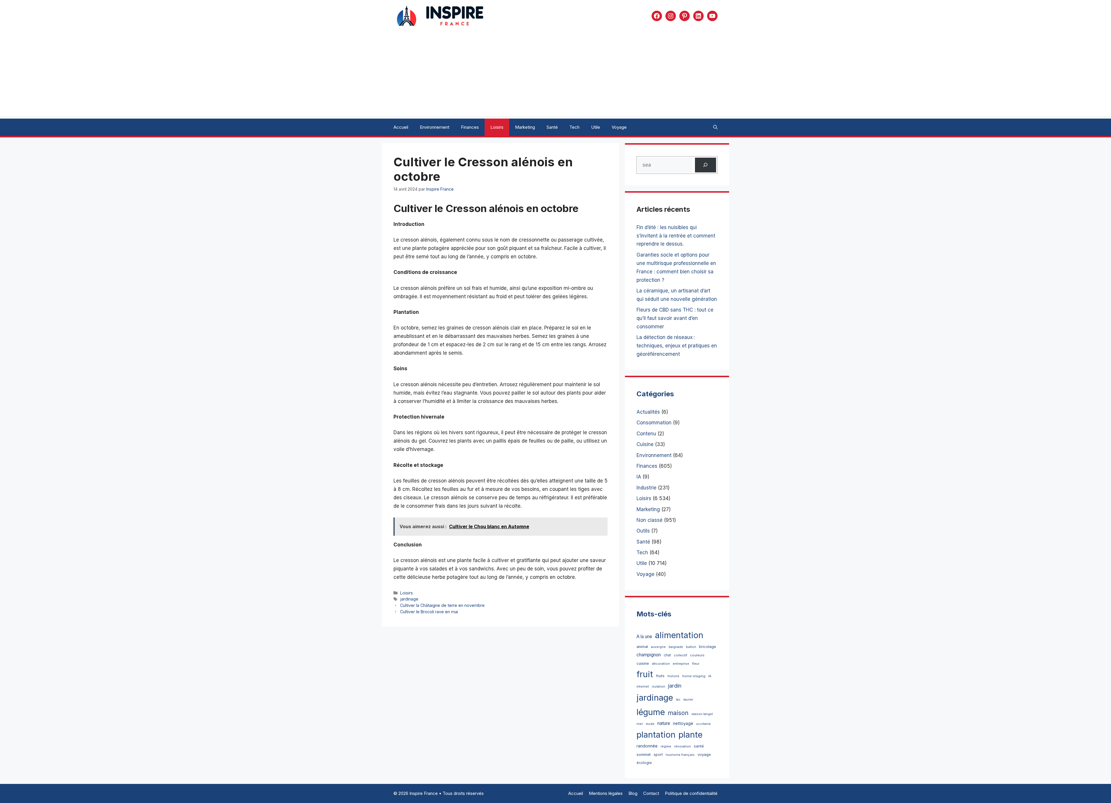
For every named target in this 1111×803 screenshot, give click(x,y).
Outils (643, 531)
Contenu (646, 434)
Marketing (525, 127)
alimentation (679, 635)
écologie (644, 762)
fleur (695, 664)
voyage (704, 754)
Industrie (646, 488)
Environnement (434, 127)
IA (639, 477)
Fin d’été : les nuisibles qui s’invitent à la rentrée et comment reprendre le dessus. (676, 235)
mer (640, 724)
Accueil (400, 127)
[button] (715, 127)
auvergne (658, 647)
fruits (660, 676)
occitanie (703, 724)
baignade (676, 647)
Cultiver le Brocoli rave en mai (429, 611)
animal (642, 646)
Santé (552, 127)
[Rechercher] (705, 165)
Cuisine (645, 444)
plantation (656, 735)
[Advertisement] (555, 75)
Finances (470, 127)
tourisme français (680, 755)
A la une (644, 636)
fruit (645, 674)
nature (663, 723)
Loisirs (496, 127)
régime (666, 746)
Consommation (654, 423)
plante (690, 735)
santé (699, 746)
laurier (688, 699)
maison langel (702, 714)
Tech (574, 127)
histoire (673, 676)
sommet (644, 754)
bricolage (707, 646)
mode (650, 724)
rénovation (682, 746)
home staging (693, 676)
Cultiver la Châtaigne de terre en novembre (442, 605)
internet (643, 686)
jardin (674, 685)
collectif (680, 655)
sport (658, 754)
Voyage (619, 127)
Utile (595, 127)
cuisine (643, 663)
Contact (651, 793)
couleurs (697, 655)
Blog (632, 793)
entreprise (681, 664)
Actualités (648, 412)
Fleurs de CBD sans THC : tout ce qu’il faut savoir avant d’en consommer (675, 318)
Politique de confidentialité (691, 793)
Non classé (650, 520)
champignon (649, 654)
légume (651, 712)
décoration (661, 664)
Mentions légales (606, 793)
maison (678, 713)
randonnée (647, 745)
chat (667, 655)
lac (678, 699)
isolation (658, 686)
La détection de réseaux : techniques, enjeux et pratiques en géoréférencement (677, 345)
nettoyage (683, 723)
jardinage (409, 598)
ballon (691, 647)
